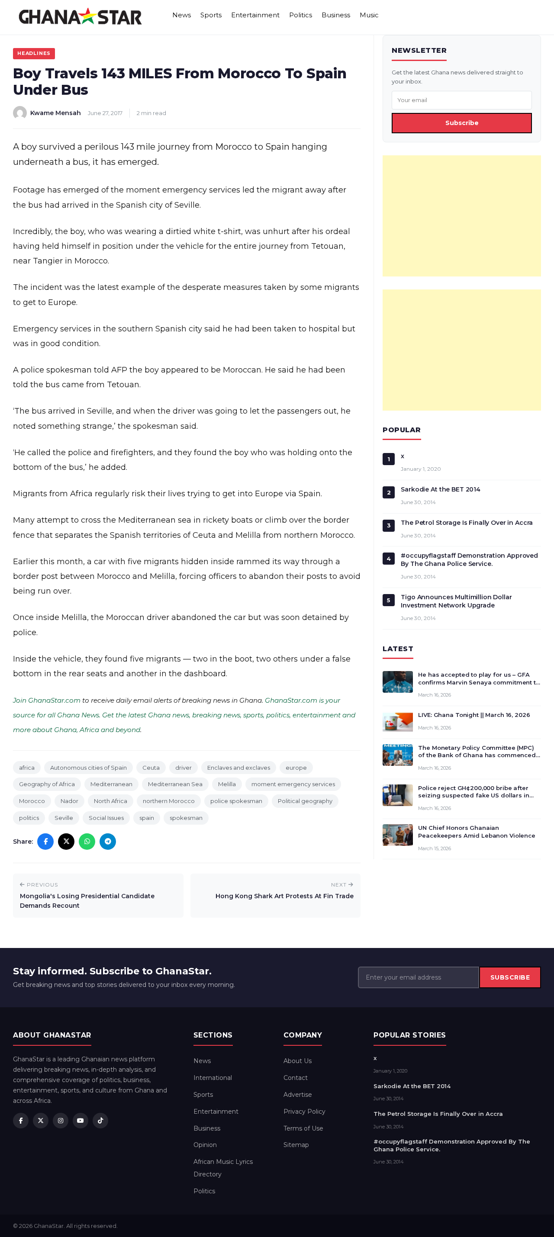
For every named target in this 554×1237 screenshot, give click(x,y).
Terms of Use (303, 1128)
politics (29, 817)
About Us (297, 1061)
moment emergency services (293, 784)
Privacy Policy (304, 1111)
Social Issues (106, 817)
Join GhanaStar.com (47, 700)
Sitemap (296, 1145)
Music (369, 15)
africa (27, 767)
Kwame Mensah (55, 113)
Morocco (32, 800)
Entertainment (255, 15)
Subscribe (462, 123)
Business (336, 15)
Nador (69, 800)
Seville (64, 817)
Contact (295, 1078)
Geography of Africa (47, 784)
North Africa (110, 800)
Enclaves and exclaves (238, 767)
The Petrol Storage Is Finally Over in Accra (467, 523)
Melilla (227, 784)
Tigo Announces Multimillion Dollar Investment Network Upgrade (456, 601)
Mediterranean (111, 784)
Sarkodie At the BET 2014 (440, 489)
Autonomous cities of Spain (88, 767)
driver (183, 767)
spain (146, 817)
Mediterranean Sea (175, 784)
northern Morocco (169, 800)
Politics (300, 15)
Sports (211, 15)
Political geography (305, 800)
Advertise (297, 1095)
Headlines (34, 53)
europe (296, 767)
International (212, 1078)
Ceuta (151, 767)
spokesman (186, 817)
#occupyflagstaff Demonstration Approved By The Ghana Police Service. (469, 560)
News (181, 15)
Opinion (205, 1145)
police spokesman (236, 800)
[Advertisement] (462, 215)
